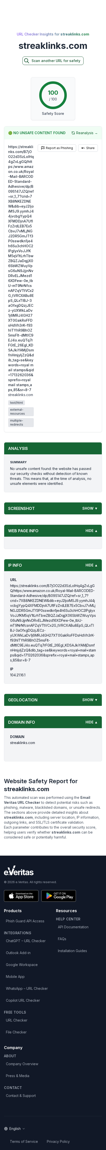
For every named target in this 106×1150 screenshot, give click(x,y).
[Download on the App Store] (21, 896)
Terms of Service (24, 1141)
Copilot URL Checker (23, 1000)
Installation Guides (72, 951)
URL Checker (16, 1020)
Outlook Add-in (18, 953)
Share (90, 148)
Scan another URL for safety (56, 61)
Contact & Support (21, 1095)
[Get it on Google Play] (58, 896)
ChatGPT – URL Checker (26, 941)
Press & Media (17, 1076)
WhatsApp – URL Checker (27, 988)
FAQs (62, 939)
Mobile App (15, 976)
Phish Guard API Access (25, 921)
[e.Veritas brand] (53, 870)
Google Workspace (22, 965)
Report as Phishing (59, 148)
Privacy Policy (58, 1141)
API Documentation (73, 927)
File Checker (16, 1032)
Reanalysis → (87, 133)
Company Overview (22, 1064)
